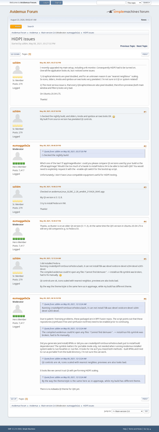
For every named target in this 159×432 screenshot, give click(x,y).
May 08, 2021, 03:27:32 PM (50, 62)
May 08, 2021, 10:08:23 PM (50, 186)
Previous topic (127, 46)
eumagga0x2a (73, 32)
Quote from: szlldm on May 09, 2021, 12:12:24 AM (65, 304)
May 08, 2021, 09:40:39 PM (50, 145)
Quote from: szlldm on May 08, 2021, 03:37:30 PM (65, 151)
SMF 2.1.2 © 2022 (15, 429)
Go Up (13, 399)
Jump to (107, 411)
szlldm (17, 62)
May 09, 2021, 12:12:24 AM (50, 258)
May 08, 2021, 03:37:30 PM (50, 111)
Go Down (15, 54)
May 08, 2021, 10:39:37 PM (50, 221)
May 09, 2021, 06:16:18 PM (50, 298)
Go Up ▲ (147, 429)
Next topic (142, 46)
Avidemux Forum (24, 11)
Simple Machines (29, 429)
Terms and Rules (135, 429)
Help (125, 429)
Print (145, 54)
